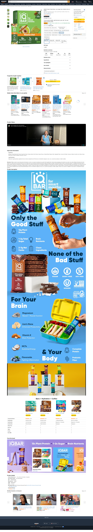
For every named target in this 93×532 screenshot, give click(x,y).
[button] (2, 4)
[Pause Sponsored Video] (31, 502)
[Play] (8, 145)
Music (67, 4)
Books (49, 4)
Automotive (84, 4)
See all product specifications (49, 71)
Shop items (46, 24)
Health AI (6, 4)
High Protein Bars (14, 486)
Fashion (59, 4)
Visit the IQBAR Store (47, 13)
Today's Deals (44, 4)
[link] (26, 81)
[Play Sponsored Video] (46, 499)
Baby (88, 4)
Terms (51, 24)
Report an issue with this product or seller (52, 73)
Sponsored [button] (8, 492)
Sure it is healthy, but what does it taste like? (18, 126)
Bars (26, 6)
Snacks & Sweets (17, 6)
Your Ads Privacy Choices (58, 526)
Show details (49, 86)
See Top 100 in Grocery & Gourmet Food (33, 485)
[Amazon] (4, 1)
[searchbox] (39, 2)
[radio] (8, 10)
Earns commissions (21, 125)
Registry (63, 4)
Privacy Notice (38, 526)
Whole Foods (39, 4)
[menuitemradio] (83, 145)
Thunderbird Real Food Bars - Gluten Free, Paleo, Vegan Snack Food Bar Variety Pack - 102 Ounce (48, 507)
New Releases (28, 4)
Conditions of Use (33, 526)
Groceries (34, 4)
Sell (56, 4)
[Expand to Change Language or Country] (49, 523)
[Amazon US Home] (36, 524)
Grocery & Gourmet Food (10, 6)
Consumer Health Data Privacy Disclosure (47, 526)
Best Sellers (23, 4)
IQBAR (79, 25)
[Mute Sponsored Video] (31, 504)
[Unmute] (84, 145)
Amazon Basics (17, 4)
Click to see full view (26, 46)
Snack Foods (23, 6)
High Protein (29, 6)
